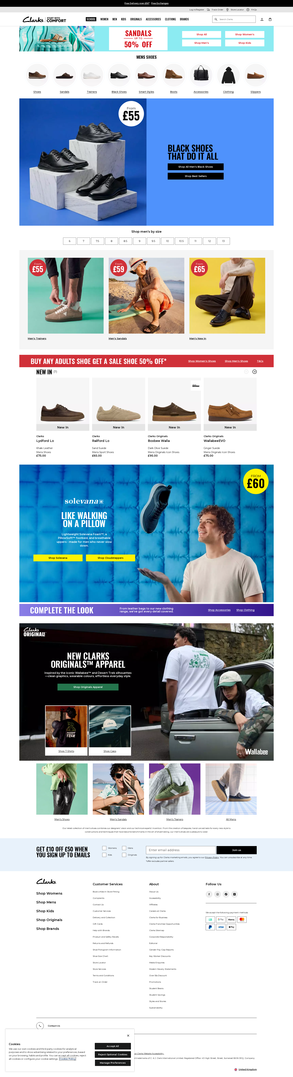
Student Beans (156, 988)
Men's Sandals (118, 338)
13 (223, 241)
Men (114, 19)
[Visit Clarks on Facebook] (209, 894)
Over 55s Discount (158, 975)
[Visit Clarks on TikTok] (226, 894)
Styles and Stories (157, 1001)
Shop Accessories (219, 610)
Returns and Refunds (103, 943)
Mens (130, 848)
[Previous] (246, 372)
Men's (201, 42)
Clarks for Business (158, 917)
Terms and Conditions (103, 975)
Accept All (113, 1046)
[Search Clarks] (234, 19)
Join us (236, 850)
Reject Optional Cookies (112, 1054)
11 (195, 241)
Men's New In (197, 338)
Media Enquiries (156, 962)
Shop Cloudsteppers (110, 557)
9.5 (153, 241)
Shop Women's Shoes (202, 361)
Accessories (153, 19)
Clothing (170, 19)
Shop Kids (45, 911)
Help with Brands (101, 930)
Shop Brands (47, 929)
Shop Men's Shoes (236, 361)
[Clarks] (44, 19)
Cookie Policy (68, 1058)
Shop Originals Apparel (88, 687)
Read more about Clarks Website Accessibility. (142, 1053)
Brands (184, 19)
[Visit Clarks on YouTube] (234, 894)
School (91, 19)
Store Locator (99, 962)
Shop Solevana (57, 557)
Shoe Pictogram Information (107, 949)
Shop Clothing (245, 610)
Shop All (202, 34)
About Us (153, 891)
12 (209, 241)
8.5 (125, 241)
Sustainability (156, 1007)
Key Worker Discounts (160, 956)
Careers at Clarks (157, 911)
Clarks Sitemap (156, 930)
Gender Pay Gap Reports (161, 949)
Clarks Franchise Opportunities (164, 924)
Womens (112, 848)
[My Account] (262, 19)
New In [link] (63, 427)
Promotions (155, 982)
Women (104, 19)
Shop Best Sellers (196, 176)
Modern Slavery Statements (162, 969)
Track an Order (100, 982)
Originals (136, 19)
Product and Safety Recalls (106, 936)
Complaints (98, 898)
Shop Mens (46, 902)
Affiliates (153, 904)
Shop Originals (49, 920)
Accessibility (155, 898)
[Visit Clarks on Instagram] (217, 894)
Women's (244, 34)
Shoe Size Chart (100, 956)
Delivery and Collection (104, 917)
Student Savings (157, 995)
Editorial (153, 943)
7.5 (97, 241)
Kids (123, 19)
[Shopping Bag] (270, 19)
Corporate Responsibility (161, 936)
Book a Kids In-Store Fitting (106, 891)
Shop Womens (49, 893)
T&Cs (260, 361)
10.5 (181, 241)
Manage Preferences (113, 1062)
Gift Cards (98, 924)
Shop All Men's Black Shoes (195, 166)
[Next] (254, 372)
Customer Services (102, 911)
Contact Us (98, 904)
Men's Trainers (37, 338)
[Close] (128, 1035)
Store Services (99, 969)
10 (167, 241)
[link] (62, 420)
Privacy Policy (212, 857)
